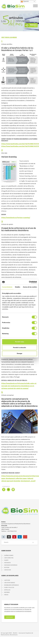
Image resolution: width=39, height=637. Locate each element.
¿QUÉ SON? (7, 580)
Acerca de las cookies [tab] (30, 287)
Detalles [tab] (17, 287)
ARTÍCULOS (7, 590)
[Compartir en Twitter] (8, 490)
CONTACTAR (7, 570)
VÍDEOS (6, 595)
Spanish (26, 1)
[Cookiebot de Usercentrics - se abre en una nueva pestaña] (29, 282)
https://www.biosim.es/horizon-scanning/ (15, 217)
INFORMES (7, 592)
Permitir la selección (19, 347)
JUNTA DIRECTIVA (8, 558)
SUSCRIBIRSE (9, 617)
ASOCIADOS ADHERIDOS (10, 565)
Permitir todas (19, 341)
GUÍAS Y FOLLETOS (9, 587)
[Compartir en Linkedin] (13, 490)
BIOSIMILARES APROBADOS (11, 585)
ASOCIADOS (7, 562)
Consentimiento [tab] (7, 287)
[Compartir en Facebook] (3, 490)
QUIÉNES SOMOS (8, 555)
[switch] (34, 322)
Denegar (19, 353)
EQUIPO (6, 560)
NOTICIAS (6, 567)
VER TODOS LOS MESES (9, 37)
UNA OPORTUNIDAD (9, 582)
